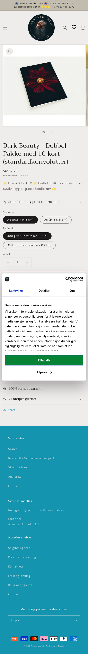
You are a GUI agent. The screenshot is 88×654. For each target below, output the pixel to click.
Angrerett (14, 476)
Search (13, 449)
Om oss (13, 486)
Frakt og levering (19, 576)
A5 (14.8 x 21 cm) (55, 219)
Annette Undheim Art (23, 524)
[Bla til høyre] (53, 132)
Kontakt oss (16, 566)
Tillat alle (44, 360)
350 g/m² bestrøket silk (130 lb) (29, 245)
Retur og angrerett (20, 585)
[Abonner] (75, 620)
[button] (5, 27)
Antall (6, 254)
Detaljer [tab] (44, 290)
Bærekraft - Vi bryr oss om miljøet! (31, 458)
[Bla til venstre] (34, 132)
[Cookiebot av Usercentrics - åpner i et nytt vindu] (65, 279)
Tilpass (42, 372)
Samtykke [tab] (16, 290)
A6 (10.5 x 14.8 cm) (20, 219)
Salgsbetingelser (19, 548)
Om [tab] (72, 290)
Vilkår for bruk (17, 467)
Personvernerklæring (22, 557)
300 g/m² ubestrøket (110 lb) (27, 236)
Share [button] (12, 410)
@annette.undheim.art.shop (44, 510)
